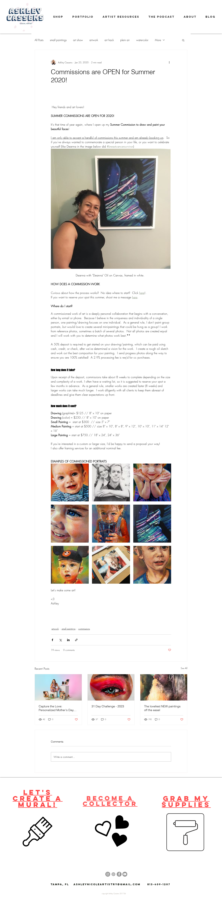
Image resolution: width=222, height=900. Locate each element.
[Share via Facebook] (52, 639)
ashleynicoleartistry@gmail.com (106, 884)
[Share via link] (76, 639)
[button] (183, 40)
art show (78, 40)
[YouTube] (124, 874)
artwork (93, 40)
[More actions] (169, 62)
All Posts (39, 40)
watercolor (142, 40)
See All (184, 668)
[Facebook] (119, 874)
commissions (84, 628)
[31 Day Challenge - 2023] (111, 687)
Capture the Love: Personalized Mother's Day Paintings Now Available (56, 708)
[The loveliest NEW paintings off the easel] (163, 687)
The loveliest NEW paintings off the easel (162, 708)
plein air (125, 40)
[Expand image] (70, 482)
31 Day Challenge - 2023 (107, 706)
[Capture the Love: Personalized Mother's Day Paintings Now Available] (58, 687)
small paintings (58, 40)
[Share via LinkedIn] (68, 639)
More (158, 40)
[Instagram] (107, 874)
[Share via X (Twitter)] (60, 639)
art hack (109, 40)
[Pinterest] (113, 874)
